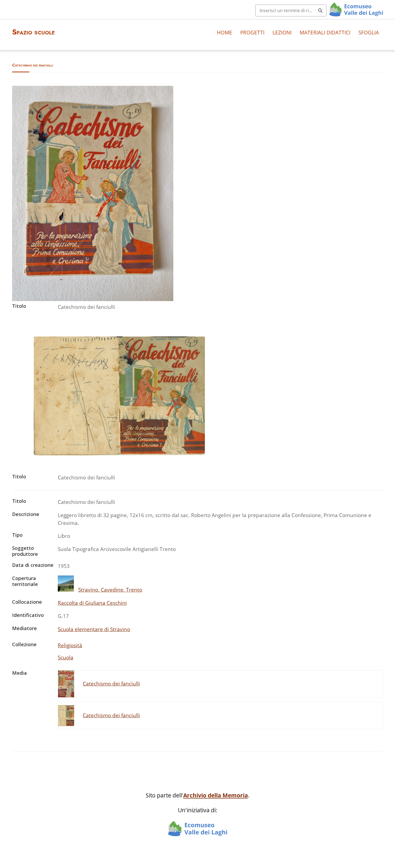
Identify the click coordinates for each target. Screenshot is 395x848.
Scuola (65, 657)
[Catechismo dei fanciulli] (92, 299)
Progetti (252, 32)
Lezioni (282, 32)
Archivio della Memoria (215, 795)
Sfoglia (368, 32)
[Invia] (320, 10)
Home (224, 32)
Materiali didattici (325, 32)
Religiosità (70, 645)
